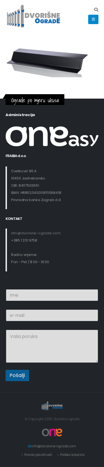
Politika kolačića (72, 455)
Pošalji (17, 375)
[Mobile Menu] (93, 19)
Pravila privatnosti (38, 455)
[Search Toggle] (96, 9)
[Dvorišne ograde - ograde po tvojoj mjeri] (33, 16)
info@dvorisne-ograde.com (36, 233)
